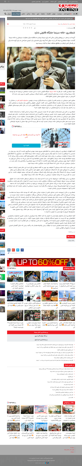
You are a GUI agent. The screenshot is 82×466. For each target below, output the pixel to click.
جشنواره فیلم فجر (22, 100)
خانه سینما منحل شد (68, 384)
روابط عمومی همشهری (36, 1)
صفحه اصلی (72, 24)
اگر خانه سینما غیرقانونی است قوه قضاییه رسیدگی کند (61, 395)
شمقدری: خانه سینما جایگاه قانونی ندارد (54, 33)
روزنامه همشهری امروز (73, 1)
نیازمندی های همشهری (62, 1)
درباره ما (72, 447)
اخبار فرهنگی (65, 24)
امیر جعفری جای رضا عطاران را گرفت (65, 350)
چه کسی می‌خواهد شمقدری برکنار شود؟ (64, 392)
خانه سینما (53, 91)
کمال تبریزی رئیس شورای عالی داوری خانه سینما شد (61, 387)
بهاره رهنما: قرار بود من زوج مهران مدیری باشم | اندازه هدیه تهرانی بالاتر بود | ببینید (54, 345)
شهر (38, 14)
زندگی (28, 14)
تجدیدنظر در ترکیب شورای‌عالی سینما (65, 374)
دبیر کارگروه (70, 377)
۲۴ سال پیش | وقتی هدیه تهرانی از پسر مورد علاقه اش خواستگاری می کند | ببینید (55, 347)
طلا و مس (70, 397)
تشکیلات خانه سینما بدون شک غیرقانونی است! (62, 390)
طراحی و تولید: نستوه (40, 463)
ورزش (8, 14)
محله (33, 14)
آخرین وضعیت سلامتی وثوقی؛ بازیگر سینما (63, 358)
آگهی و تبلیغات (53, 1)
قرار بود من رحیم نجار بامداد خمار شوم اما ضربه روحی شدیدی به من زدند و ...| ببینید (54, 360)
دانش (23, 14)
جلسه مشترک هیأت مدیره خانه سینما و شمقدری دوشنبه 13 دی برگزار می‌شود (56, 369)
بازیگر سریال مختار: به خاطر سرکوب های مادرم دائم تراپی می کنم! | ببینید (57, 355)
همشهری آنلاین (67, 7)
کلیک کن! (26, 145)
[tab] (41, 332)
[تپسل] (13, 126)
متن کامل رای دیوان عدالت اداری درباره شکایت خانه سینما (60, 382)
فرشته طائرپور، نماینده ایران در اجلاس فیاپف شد (62, 379)
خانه (74, 14)
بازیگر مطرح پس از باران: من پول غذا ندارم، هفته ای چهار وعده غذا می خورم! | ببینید (54, 352)
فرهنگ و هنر (16, 14)
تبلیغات (72, 452)
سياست (59, 14)
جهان (53, 14)
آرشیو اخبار (67, 14)
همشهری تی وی (45, 1)
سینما (59, 24)
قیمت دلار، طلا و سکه (69, 450)
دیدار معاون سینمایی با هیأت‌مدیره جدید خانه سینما (61, 371)
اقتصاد (48, 14)
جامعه (43, 14)
